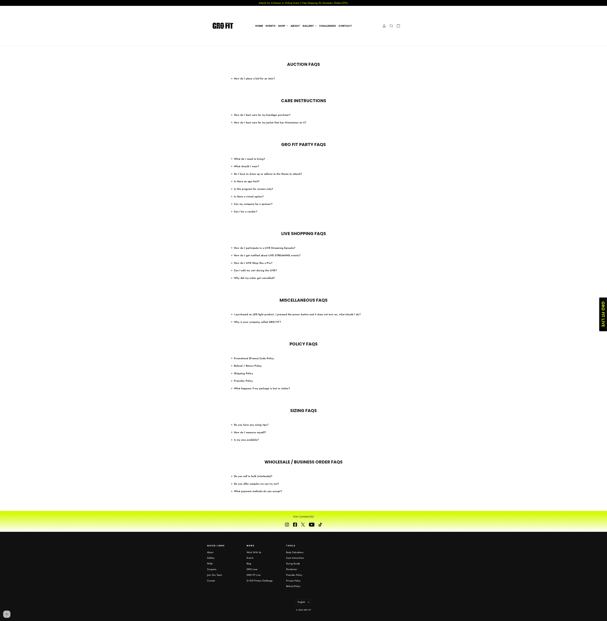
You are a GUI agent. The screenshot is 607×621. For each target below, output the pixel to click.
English (301, 602)
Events (271, 26)
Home (259, 26)
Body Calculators (294, 552)
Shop (282, 26)
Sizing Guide (293, 563)
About (295, 26)
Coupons (211, 569)
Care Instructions (295, 558)
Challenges (327, 26)
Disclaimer (291, 569)
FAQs (210, 563)
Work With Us (254, 552)
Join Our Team (214, 575)
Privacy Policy (293, 580)
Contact (345, 26)
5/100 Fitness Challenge (260, 580)
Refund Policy (293, 586)
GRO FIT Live (254, 575)
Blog (249, 563)
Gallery (308, 26)
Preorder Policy (294, 575)
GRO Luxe (252, 569)
